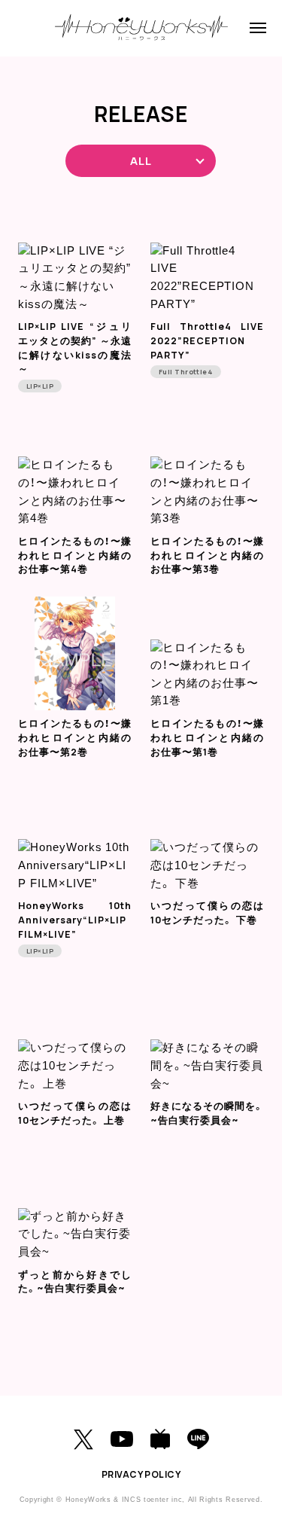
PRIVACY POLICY (141, 1474)
